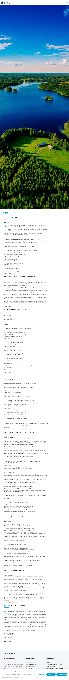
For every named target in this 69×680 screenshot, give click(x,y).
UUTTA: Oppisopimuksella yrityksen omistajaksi (18, 468)
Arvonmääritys (29, 668)
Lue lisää (21, 677)
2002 (10, 273)
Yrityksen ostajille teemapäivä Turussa (15, 517)
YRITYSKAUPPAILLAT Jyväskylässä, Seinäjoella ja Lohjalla (21, 433)
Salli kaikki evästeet (62, 674)
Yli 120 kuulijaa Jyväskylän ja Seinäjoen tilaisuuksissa (19, 276)
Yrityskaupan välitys (30, 662)
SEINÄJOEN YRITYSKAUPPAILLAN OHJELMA (17, 375)
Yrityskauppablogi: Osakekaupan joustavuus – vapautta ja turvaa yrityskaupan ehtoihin (54, 664)
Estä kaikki (51, 674)
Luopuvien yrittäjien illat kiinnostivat (14, 570)
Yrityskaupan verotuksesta (10, 662)
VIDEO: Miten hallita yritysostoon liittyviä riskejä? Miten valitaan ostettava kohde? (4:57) (13, 666)
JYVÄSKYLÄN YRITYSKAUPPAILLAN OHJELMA (17, 309)
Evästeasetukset (40, 674)
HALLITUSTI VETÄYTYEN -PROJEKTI (15, 605)
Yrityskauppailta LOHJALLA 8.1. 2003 (15, 218)
